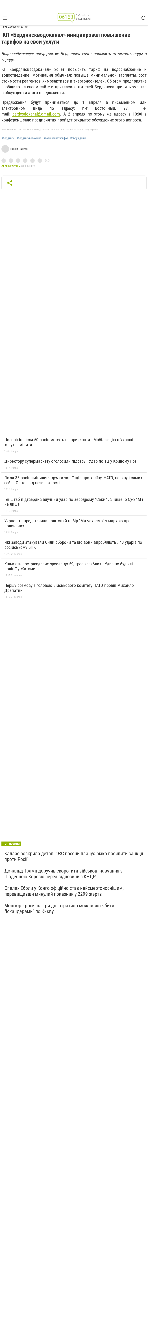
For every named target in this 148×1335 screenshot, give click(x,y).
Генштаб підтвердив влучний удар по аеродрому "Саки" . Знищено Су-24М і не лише (73, 502)
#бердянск (7, 138)
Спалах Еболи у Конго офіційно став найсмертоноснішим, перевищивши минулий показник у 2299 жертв (64, 891)
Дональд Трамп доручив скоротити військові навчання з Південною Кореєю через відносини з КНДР (63, 874)
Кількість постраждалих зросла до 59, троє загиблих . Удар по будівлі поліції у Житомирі (68, 566)
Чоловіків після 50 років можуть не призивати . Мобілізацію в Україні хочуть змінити (68, 442)
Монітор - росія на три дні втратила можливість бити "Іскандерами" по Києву (59, 908)
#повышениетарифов (55, 138)
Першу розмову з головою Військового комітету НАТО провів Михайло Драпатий (69, 588)
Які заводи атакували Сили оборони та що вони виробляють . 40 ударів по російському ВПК (73, 545)
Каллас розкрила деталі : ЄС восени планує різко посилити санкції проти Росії (73, 856)
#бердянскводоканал (28, 138)
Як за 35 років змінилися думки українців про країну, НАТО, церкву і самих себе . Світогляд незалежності (73, 480)
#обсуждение (78, 138)
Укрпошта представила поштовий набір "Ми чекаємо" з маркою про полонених (67, 523)
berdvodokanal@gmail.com (36, 114)
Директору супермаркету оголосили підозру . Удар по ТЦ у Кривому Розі (71, 461)
